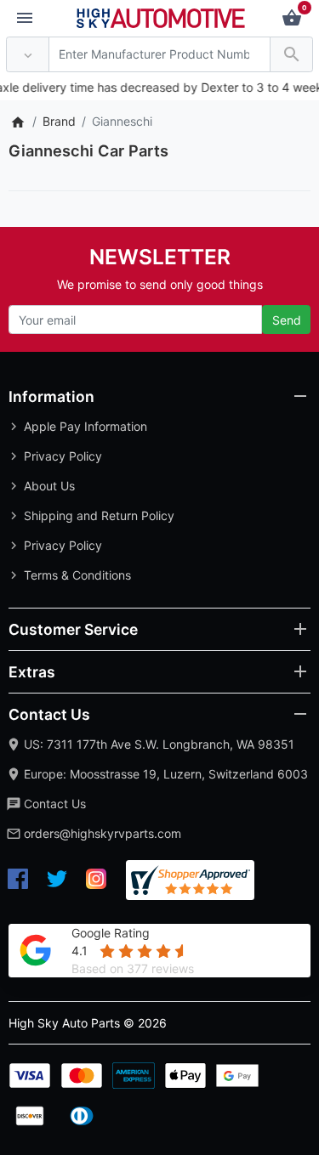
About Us (49, 485)
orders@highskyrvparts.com (102, 833)
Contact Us (55, 803)
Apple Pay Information (85, 426)
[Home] (17, 121)
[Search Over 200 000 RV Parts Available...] (291, 55)
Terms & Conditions (77, 575)
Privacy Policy (63, 456)
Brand (59, 121)
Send (286, 320)
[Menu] (24, 18)
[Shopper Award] (190, 880)
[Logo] (161, 16)
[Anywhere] (27, 55)
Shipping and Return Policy (99, 515)
